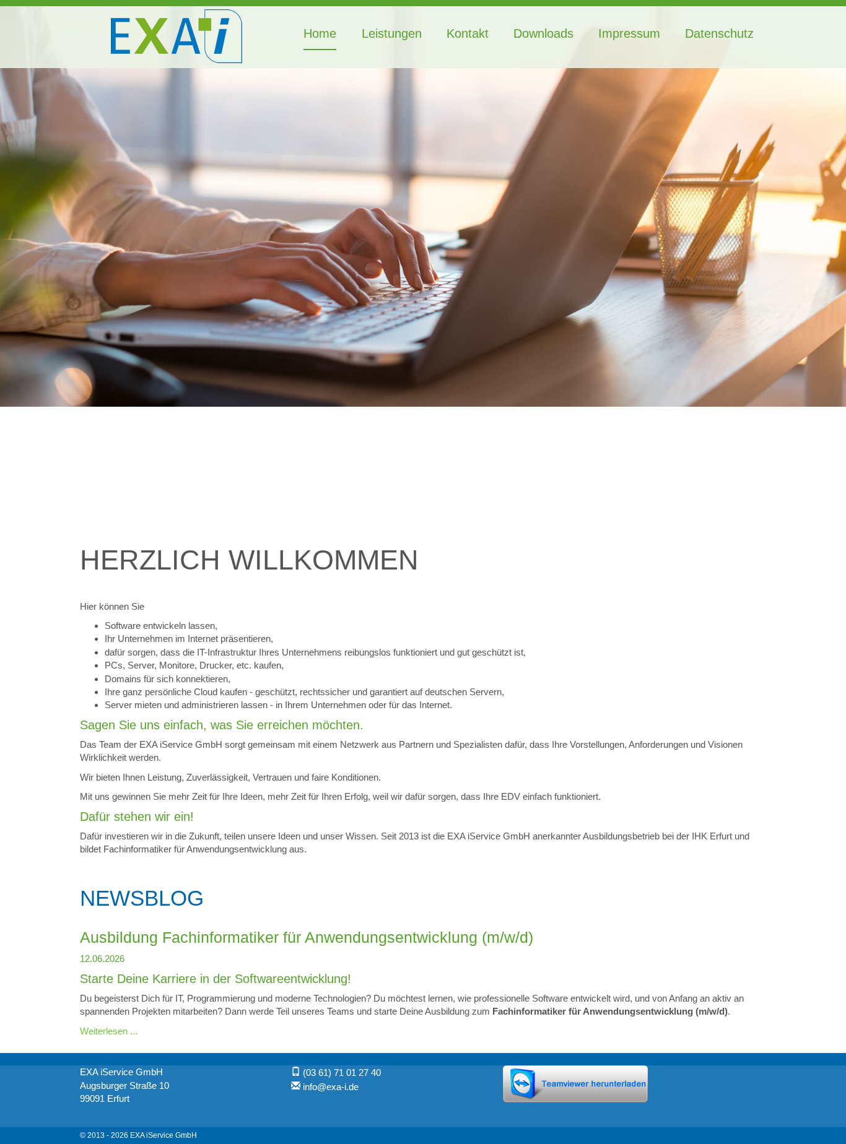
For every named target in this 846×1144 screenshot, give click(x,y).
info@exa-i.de (331, 1086)
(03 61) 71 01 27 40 (342, 1072)
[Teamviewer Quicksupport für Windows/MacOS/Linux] (575, 1083)
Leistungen (391, 33)
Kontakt (468, 33)
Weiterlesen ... (108, 1031)
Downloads (543, 33)
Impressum (629, 33)
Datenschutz (719, 33)
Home (319, 33)
